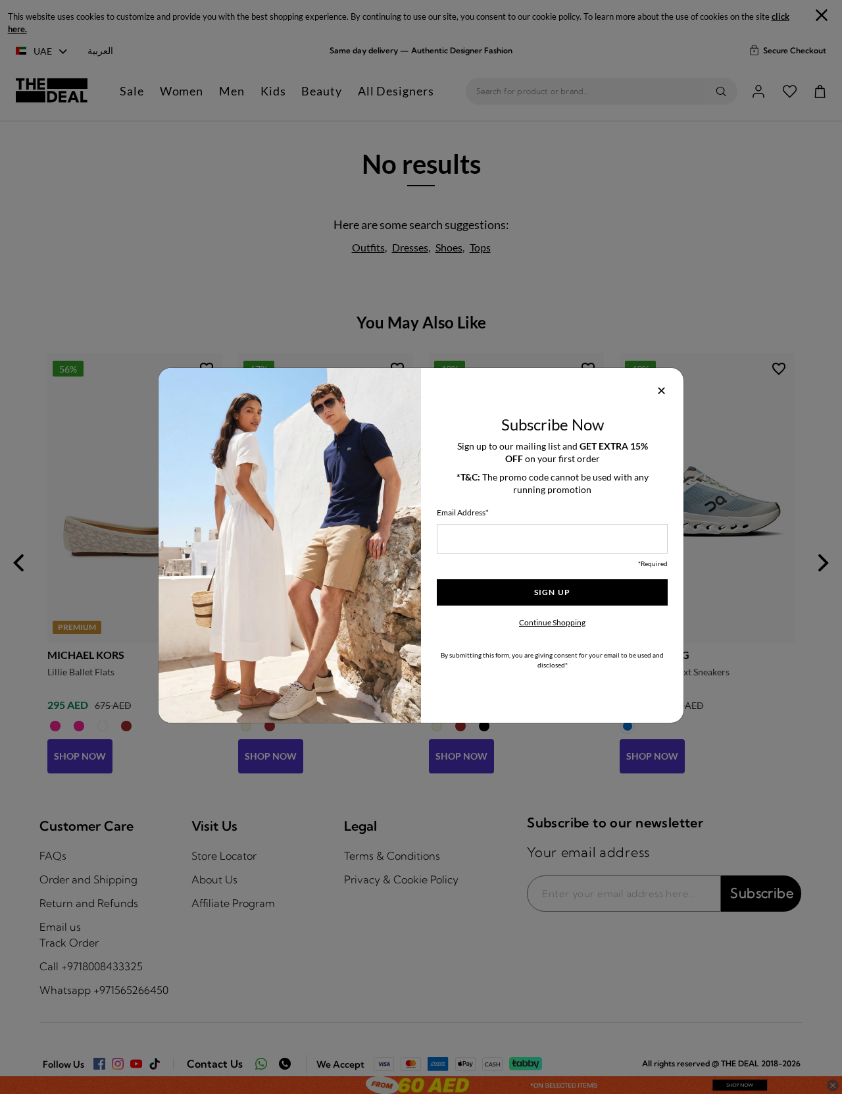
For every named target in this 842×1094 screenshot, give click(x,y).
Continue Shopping (552, 622)
